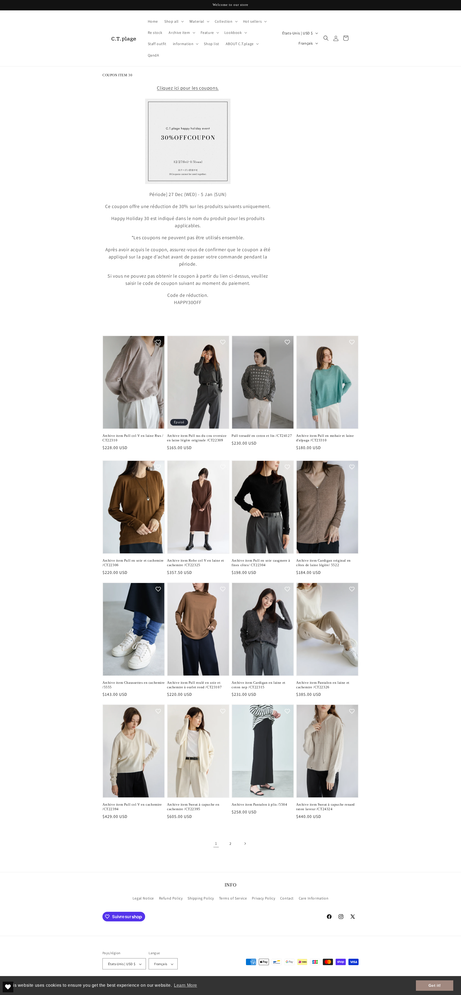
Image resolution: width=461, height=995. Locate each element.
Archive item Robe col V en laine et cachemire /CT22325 (195, 562)
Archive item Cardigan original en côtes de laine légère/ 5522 (323, 562)
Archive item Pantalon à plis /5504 (259, 804)
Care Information (314, 898)
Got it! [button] (434, 985)
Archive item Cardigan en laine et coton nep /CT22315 (258, 685)
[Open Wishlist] (8, 987)
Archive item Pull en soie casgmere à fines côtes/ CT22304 (261, 562)
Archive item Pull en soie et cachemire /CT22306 (133, 562)
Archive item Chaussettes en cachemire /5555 (133, 685)
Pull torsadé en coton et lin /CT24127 (262, 436)
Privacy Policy (263, 898)
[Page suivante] (245, 843)
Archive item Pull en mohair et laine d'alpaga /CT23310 (325, 438)
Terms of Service (233, 898)
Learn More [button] (185, 985)
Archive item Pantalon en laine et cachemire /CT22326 (322, 685)
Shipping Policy (201, 898)
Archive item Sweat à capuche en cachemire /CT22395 (193, 806)
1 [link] (216, 843)
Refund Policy (171, 898)
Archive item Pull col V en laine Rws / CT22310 (133, 438)
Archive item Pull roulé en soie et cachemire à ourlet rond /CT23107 (194, 685)
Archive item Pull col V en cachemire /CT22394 (132, 806)
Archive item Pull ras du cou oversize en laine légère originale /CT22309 (196, 438)
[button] (173, 21)
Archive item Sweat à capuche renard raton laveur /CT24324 (325, 806)
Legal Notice (143, 898)
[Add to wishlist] (158, 342)
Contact (287, 898)
